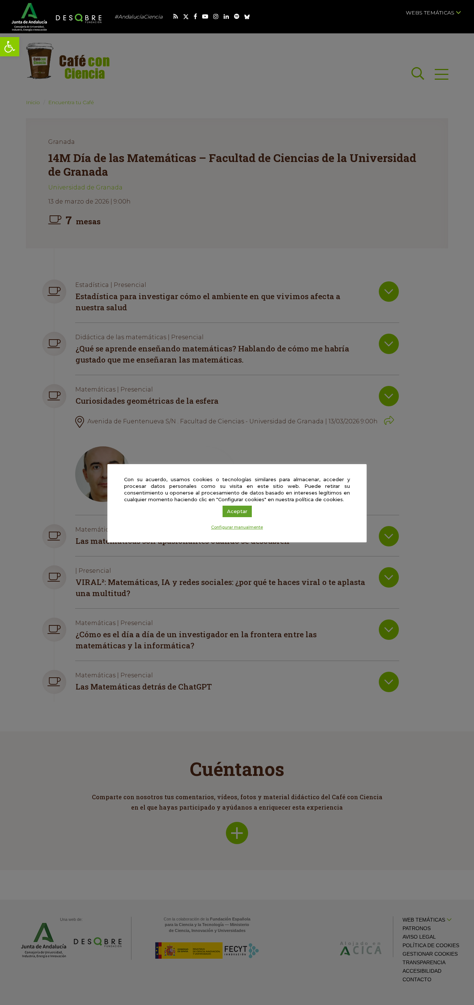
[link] (9, 46)
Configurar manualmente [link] (237, 527)
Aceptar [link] (237, 511)
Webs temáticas (431, 12)
